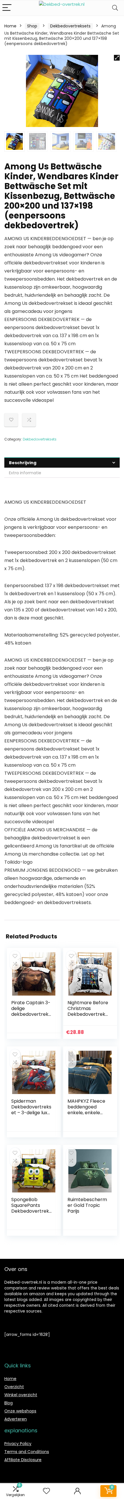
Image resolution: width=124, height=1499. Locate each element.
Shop (32, 26)
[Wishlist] (46, 1491)
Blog (8, 1403)
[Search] (115, 8)
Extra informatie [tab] (25, 473)
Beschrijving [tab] (22, 463)
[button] (117, 58)
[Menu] (7, 8)
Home (10, 26)
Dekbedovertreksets (70, 26)
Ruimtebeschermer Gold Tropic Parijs (87, 1205)
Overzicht (14, 1387)
